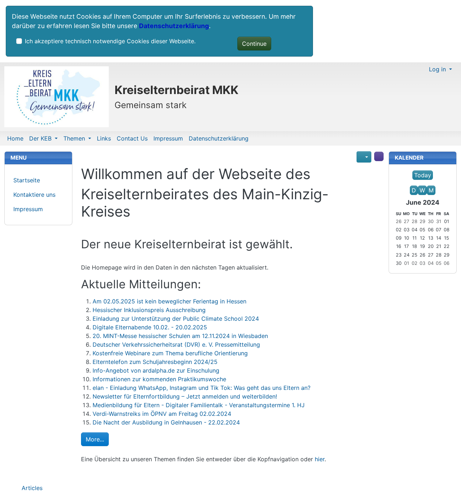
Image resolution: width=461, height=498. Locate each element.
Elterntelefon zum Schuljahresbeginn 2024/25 (155, 361)
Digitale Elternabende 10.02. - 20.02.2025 (150, 327)
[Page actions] (364, 157)
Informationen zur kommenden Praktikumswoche (159, 379)
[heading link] (316, 174)
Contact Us (132, 138)
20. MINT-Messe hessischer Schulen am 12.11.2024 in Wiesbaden (180, 335)
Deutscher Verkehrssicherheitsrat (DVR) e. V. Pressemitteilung (176, 344)
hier (320, 459)
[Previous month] (405, 182)
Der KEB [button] (41, 138)
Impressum (168, 138)
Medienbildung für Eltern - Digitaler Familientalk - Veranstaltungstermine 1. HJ (199, 405)
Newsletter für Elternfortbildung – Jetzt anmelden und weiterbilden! (185, 396)
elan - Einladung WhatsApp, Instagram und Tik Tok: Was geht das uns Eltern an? (201, 387)
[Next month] (440, 182)
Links (104, 138)
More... (95, 439)
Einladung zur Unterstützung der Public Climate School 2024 (176, 318)
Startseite (26, 180)
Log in (438, 69)
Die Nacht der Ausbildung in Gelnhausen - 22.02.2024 (166, 422)
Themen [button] (75, 138)
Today (422, 175)
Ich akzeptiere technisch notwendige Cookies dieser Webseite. (110, 41)
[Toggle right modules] (379, 156)
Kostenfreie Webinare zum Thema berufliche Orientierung (170, 353)
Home (15, 138)
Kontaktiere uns (34, 194)
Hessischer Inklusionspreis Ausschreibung (149, 310)
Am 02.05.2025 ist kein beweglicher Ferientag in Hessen (169, 301)
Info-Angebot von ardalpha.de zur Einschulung (156, 370)
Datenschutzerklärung (174, 26)
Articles (31, 488)
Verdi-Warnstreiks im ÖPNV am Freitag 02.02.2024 (162, 413)
